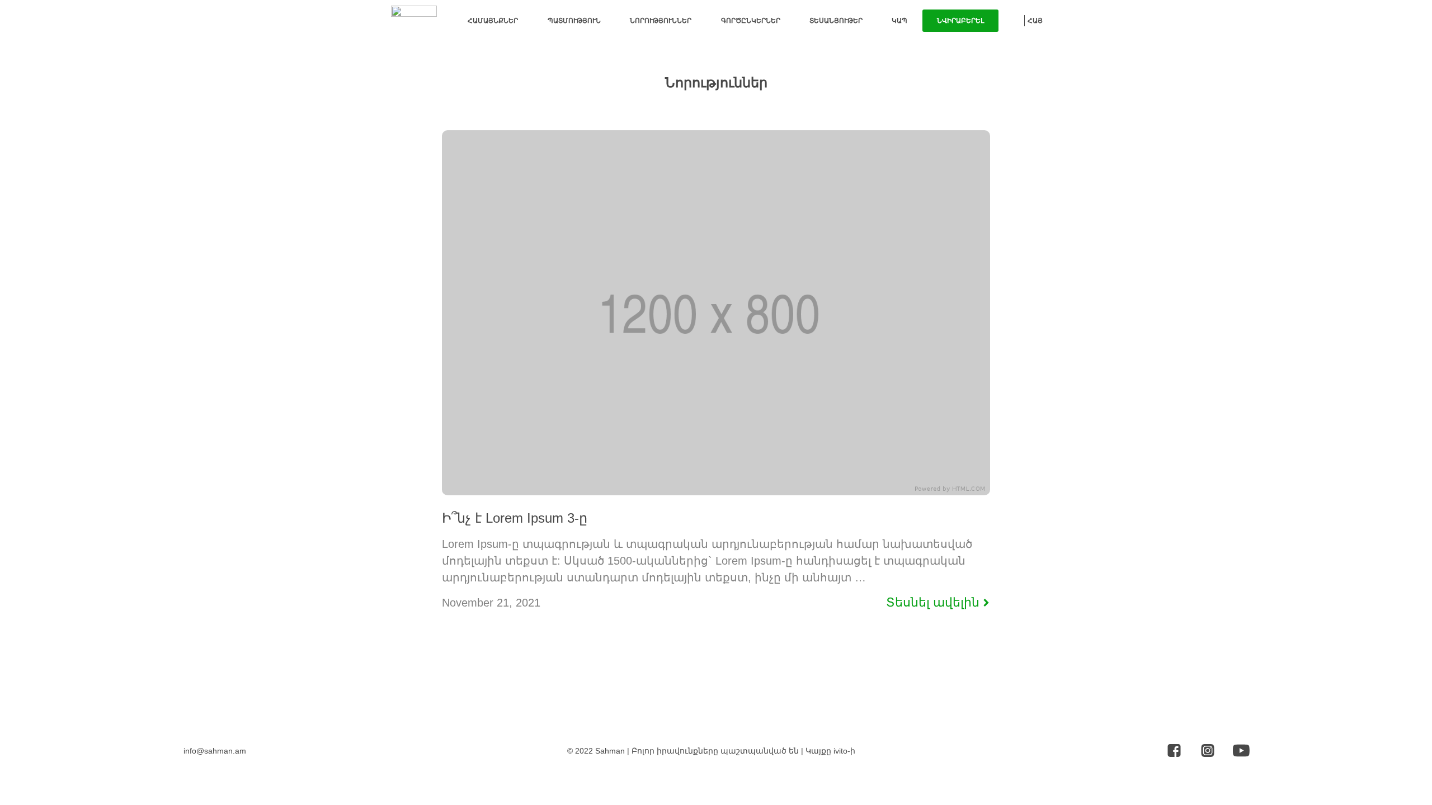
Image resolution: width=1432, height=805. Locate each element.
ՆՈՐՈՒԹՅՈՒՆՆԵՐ (660, 21)
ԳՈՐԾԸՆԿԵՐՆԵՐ (750, 21)
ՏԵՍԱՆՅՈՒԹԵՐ (836, 21)
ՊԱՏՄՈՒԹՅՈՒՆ (574, 21)
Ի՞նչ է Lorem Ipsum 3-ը (514, 517)
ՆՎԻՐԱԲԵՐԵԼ (960, 21)
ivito (840, 750)
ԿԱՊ (899, 21)
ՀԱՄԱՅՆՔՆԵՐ (493, 21)
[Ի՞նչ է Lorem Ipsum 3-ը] (716, 492)
